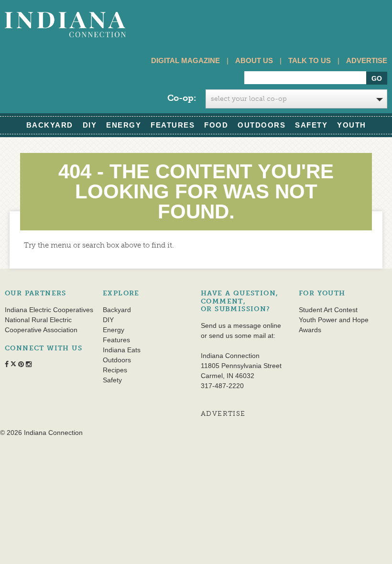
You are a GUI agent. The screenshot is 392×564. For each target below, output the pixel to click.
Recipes (115, 370)
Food (216, 125)
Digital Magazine (185, 60)
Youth (351, 125)
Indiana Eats (122, 350)
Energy (123, 125)
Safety (311, 125)
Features (173, 125)
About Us (254, 60)
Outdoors (261, 125)
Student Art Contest (328, 310)
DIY (90, 125)
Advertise (366, 60)
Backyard (49, 125)
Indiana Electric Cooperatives (49, 310)
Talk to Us (309, 60)
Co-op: (181, 98)
